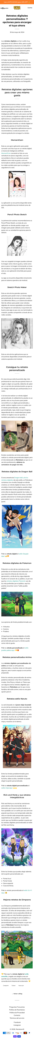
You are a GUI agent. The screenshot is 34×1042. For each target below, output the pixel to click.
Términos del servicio (17, 1018)
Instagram (17, 1025)
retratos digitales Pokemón (16, 581)
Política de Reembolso (17, 1010)
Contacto (17, 1015)
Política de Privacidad (17, 1012)
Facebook (17, 1022)
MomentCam (6, 153)
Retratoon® (20, 1029)
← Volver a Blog (17, 994)
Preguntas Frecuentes (17, 1007)
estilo (26, 890)
